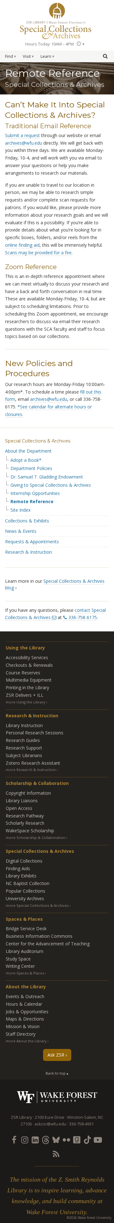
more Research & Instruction (31, 769)
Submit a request (22, 135)
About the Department (28, 451)
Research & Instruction (28, 552)
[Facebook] (14, 1139)
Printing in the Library (27, 687)
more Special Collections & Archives (37, 905)
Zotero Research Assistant (33, 763)
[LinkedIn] (35, 1139)
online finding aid (22, 245)
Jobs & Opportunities (27, 1012)
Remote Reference (32, 501)
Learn (46, 56)
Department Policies (31, 468)
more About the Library (26, 1041)
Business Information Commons (39, 936)
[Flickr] (66, 1139)
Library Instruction (24, 725)
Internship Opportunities (35, 493)
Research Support (24, 748)
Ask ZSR (56, 1055)
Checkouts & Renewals (29, 665)
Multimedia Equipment (29, 680)
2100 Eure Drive (49, 1117)
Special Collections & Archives (37, 441)
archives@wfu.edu (23, 143)
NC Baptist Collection (27, 883)
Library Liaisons (22, 801)
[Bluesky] (56, 1139)
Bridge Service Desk (26, 928)
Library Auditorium (24, 951)
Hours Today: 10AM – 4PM (49, 44)
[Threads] (45, 1139)
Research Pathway (25, 816)
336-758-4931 (81, 1124)
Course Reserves (23, 673)
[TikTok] (87, 1139)
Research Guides (23, 740)
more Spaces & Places (25, 973)
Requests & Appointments (32, 542)
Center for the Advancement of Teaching (48, 944)
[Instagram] (24, 1139)
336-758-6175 (82, 617)
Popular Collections (25, 891)
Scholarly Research (25, 823)
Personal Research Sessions (34, 733)
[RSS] (56, 1154)
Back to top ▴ (57, 1073)
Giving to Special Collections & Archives (50, 485)
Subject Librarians (24, 755)
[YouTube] (98, 1139)
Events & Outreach (25, 996)
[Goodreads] (77, 1139)
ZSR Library (57, 11)
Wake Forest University (57, 1097)
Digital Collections (24, 861)
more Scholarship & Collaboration (35, 837)
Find (9, 56)
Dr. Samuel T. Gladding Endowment (46, 477)
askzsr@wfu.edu (50, 1124)
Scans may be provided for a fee (38, 253)
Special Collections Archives (57, 30)
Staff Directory (20, 1034)
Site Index (20, 510)
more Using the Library (25, 702)
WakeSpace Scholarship (30, 831)
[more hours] (80, 44)
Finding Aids (18, 868)
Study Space (18, 959)
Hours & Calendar (24, 1004)
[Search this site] (105, 55)
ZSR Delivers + (24, 695)
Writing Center (20, 966)
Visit (27, 56)
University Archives (25, 898)
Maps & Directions (25, 1019)
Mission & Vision (23, 1026)
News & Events (20, 531)
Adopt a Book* (25, 460)
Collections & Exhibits (27, 521)
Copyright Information (28, 793)
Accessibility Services (27, 657)
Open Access (19, 808)
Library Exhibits (21, 876)
